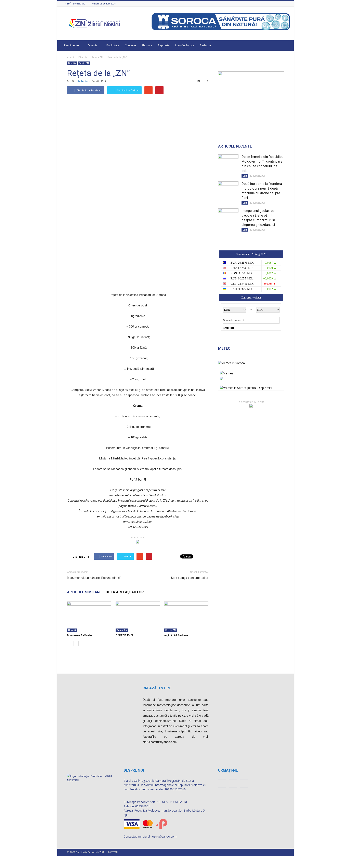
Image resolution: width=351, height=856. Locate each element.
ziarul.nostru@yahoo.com (160, 836)
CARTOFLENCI (124, 635)
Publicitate (112, 45)
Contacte (130, 45)
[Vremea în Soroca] (231, 363)
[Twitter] (287, 3)
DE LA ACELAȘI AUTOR (125, 592)
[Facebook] (277, 3)
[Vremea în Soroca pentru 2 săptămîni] (246, 387)
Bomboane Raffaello (79, 635)
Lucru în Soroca (184, 45)
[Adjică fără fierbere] (186, 617)
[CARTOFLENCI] (138, 617)
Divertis (92, 45)
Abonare (147, 45)
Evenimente (71, 45)
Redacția (205, 45)
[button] (287, 46)
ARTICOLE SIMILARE (84, 592)
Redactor (82, 81)
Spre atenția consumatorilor (189, 578)
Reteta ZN (97, 57)
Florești (72, 630)
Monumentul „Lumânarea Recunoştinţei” (94, 578)
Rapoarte (164, 45)
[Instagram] (282, 3)
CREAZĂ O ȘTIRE (157, 688)
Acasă (70, 57)
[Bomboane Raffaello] (89, 617)
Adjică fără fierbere (176, 635)
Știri (245, 175)
